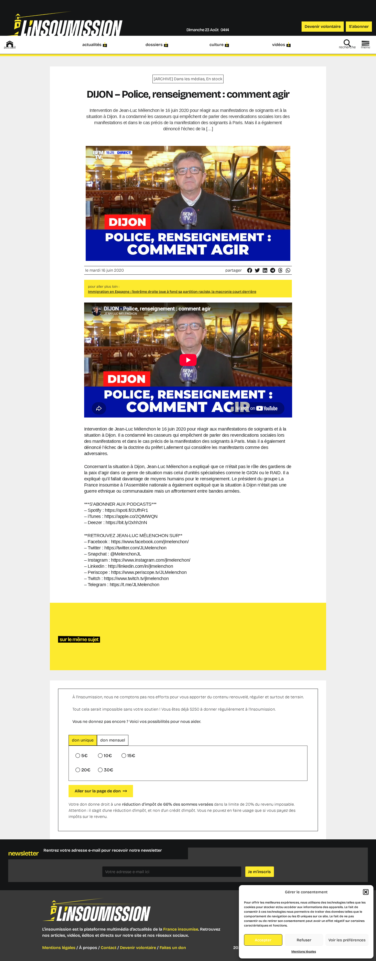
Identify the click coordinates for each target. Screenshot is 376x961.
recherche (347, 47)
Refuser (304, 940)
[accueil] (9, 44)
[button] (365, 892)
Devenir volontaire (138, 947)
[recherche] (347, 43)
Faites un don (173, 947)
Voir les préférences (347, 940)
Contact (108, 947)
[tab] (83, 740)
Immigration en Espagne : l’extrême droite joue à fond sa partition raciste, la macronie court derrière (172, 292)
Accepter (263, 940)
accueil (10, 47)
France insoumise (180, 929)
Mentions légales (303, 951)
